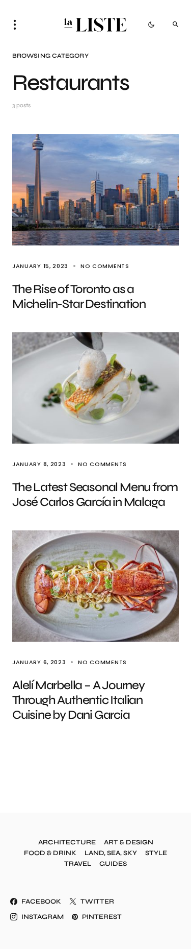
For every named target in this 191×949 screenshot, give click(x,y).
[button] (18, 24)
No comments (104, 266)
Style (156, 853)
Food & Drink (50, 853)
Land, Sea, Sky (111, 853)
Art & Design (128, 842)
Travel (77, 864)
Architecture (67, 842)
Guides (113, 864)
